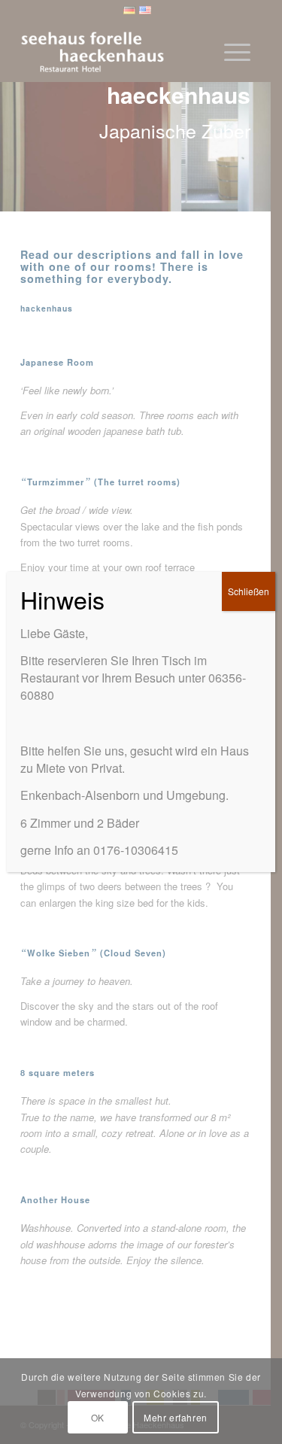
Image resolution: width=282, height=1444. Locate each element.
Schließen (248, 591)
